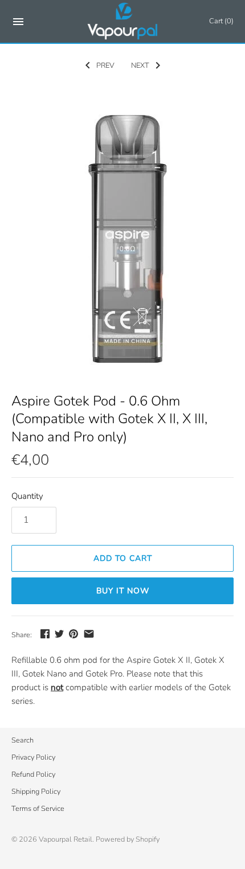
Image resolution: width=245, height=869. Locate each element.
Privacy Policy (33, 757)
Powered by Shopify (128, 839)
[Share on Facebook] (45, 634)
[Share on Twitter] (59, 634)
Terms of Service (37, 809)
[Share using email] (89, 634)
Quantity (27, 496)
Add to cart (122, 558)
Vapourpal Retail (65, 839)
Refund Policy (33, 774)
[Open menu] (18, 23)
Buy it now (122, 590)
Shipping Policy (35, 791)
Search (22, 740)
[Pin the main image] (73, 634)
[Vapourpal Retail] (122, 21)
